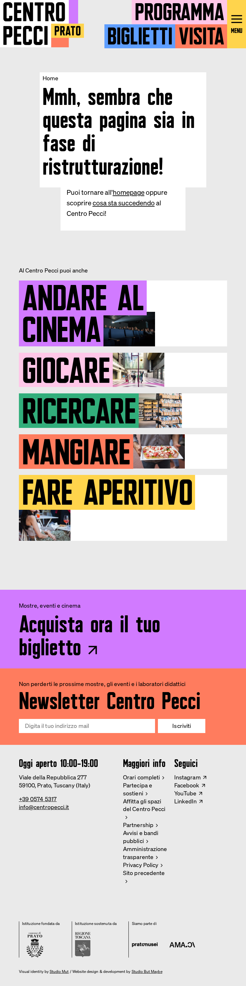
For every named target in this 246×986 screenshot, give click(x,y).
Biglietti (139, 33)
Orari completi (141, 777)
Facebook (187, 785)
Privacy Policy (140, 865)
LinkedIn (185, 801)
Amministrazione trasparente (145, 853)
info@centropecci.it (44, 807)
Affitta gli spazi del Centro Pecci (144, 805)
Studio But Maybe (147, 971)
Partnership (138, 825)
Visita (201, 33)
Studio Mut (59, 971)
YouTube (185, 793)
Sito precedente (144, 873)
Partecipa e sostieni (137, 789)
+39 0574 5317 (38, 799)
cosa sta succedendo (124, 202)
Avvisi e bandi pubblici (140, 837)
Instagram (187, 777)
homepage (128, 192)
